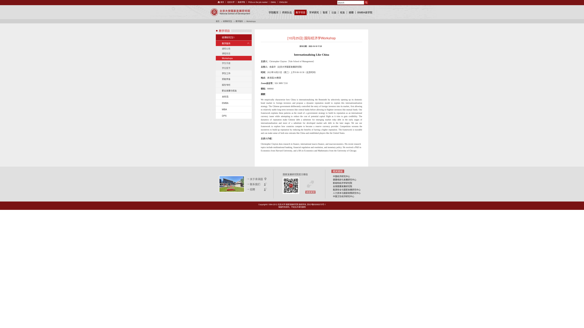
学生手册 (226, 63)
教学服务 (239, 21)
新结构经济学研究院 (342, 182)
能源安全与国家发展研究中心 (347, 189)
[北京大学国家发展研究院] (230, 12)
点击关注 (310, 192)
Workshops (227, 58)
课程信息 (226, 53)
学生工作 (226, 73)
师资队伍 (287, 12)
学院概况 (273, 12)
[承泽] (232, 183)
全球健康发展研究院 (342, 186)
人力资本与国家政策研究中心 (347, 192)
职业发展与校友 (229, 90)
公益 (333, 12)
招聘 (252, 189)
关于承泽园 (256, 179)
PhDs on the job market (258, 2)
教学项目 (300, 12)
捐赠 (351, 12)
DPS (224, 115)
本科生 (225, 96)
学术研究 (314, 12)
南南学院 (241, 2)
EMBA (225, 102)
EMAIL (273, 2)
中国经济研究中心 (341, 176)
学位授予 (226, 67)
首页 (222, 2)
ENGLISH (283, 2)
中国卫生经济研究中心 (343, 196)
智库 (325, 12)
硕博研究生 (227, 21)
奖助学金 (226, 78)
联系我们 (255, 184)
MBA (224, 109)
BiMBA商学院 (364, 12)
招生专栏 (226, 84)
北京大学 (231, 2)
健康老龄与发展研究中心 (344, 179)
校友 (342, 12)
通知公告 (226, 48)
